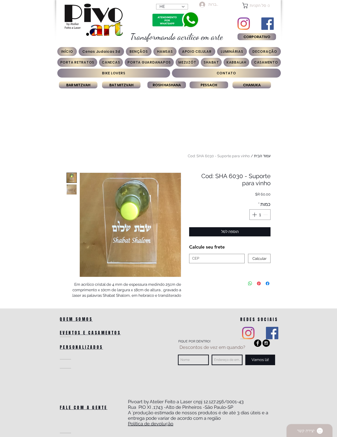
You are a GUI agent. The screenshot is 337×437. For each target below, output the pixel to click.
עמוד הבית (262, 156)
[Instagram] (244, 23)
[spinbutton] (260, 215)
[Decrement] (266, 215)
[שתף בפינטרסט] (259, 283)
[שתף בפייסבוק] (267, 283)
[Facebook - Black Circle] (257, 343)
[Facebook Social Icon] (267, 23)
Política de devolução (150, 423)
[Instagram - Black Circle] (266, 343)
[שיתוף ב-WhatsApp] (250, 283)
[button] (256, 5)
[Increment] (254, 215)
